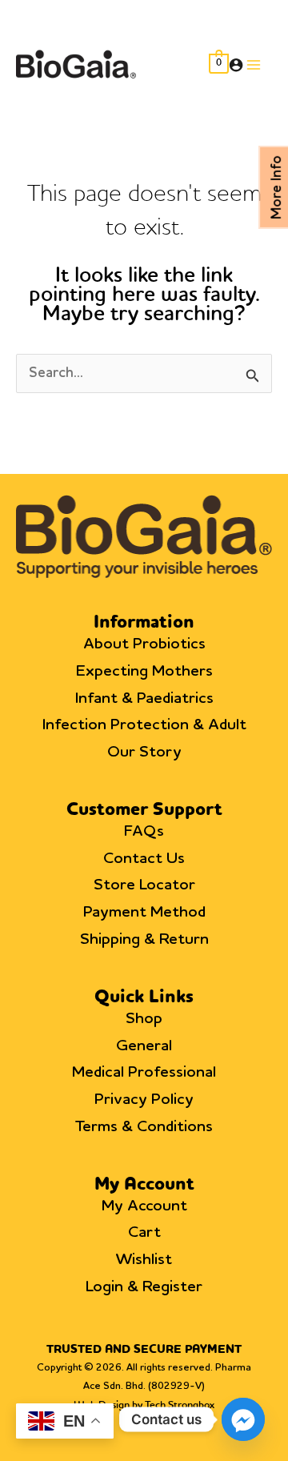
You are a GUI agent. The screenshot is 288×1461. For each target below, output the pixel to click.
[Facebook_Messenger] (243, 1419)
